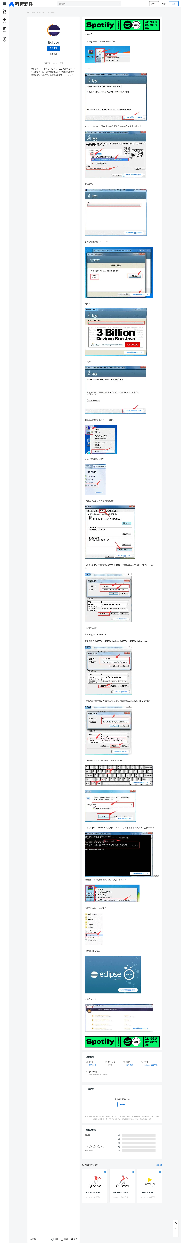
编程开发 (51, 12)
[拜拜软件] (21, 4)
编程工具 (154, 1065)
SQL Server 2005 (120, 1192)
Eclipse (147, 1065)
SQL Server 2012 (93, 1192)
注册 (173, 4)
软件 (34, 12)
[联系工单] (175, 1223)
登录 (163, 4)
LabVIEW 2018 (147, 1192)
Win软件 (42, 12)
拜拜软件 (92, 1065)
